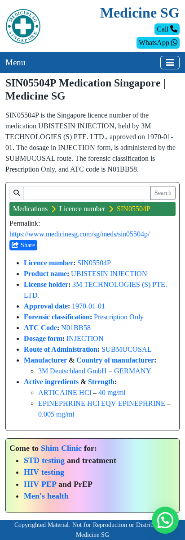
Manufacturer (45, 360)
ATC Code (40, 327)
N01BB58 (76, 327)
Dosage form (43, 338)
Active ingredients (51, 382)
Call (163, 29)
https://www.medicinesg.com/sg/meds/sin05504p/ (79, 234)
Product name (45, 273)
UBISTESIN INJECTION (109, 273)
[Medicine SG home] (23, 25)
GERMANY (132, 371)
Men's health (46, 495)
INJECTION (85, 338)
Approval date (46, 306)
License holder (46, 284)
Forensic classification (57, 317)
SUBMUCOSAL (126, 349)
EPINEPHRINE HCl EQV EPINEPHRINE (101, 403)
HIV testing (44, 471)
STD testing (44, 460)
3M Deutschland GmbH (72, 371)
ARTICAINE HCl (64, 392)
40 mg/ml (111, 392)
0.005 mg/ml (56, 414)
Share (27, 245)
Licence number (82, 209)
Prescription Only (119, 317)
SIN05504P (94, 263)
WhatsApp (155, 42)
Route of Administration (60, 349)
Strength (101, 382)
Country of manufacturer (115, 360)
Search (163, 193)
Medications (30, 209)
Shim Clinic (61, 448)
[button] (165, 520)
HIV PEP (40, 484)
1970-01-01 (88, 306)
